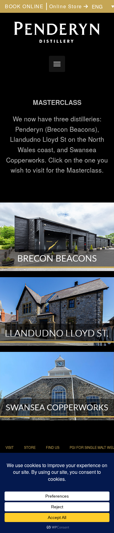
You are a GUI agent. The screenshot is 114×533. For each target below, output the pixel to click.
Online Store (66, 6)
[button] (57, 64)
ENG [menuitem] (97, 6)
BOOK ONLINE (24, 6)
